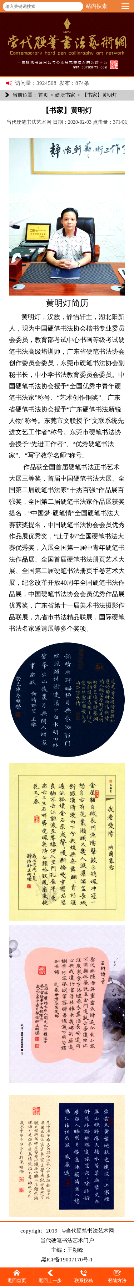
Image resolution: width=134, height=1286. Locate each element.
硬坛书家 (65, 95)
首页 (43, 95)
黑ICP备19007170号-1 (67, 1259)
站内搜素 (96, 6)
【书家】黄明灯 (99, 95)
